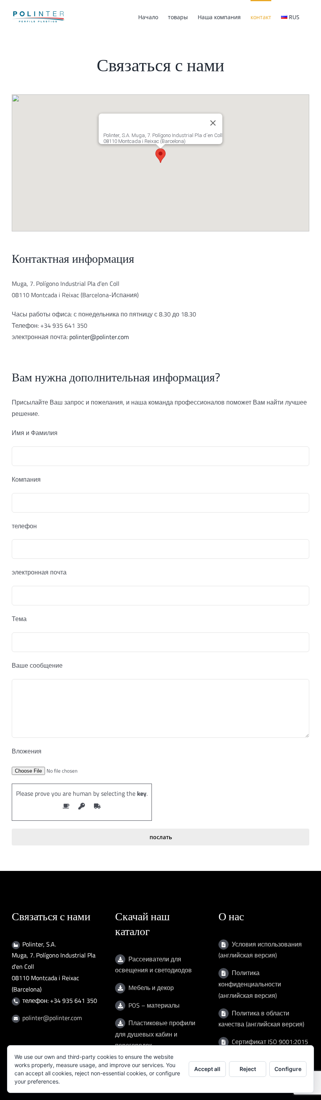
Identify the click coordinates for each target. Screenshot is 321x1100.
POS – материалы (154, 1005)
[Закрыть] (213, 123)
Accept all (207, 1069)
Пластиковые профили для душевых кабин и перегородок (155, 1034)
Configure (287, 1069)
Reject (248, 1069)
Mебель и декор (151, 987)
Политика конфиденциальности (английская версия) (249, 984)
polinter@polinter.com (99, 336)
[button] (160, 155)
